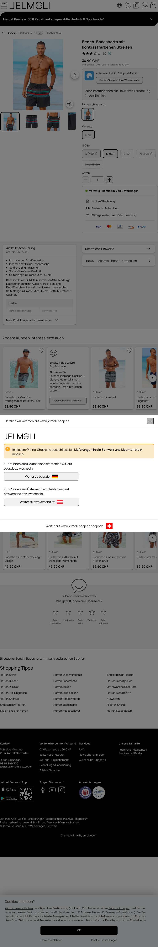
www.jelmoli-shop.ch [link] (75, 526)
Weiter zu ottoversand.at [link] (37, 502)
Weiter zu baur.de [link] (37, 476)
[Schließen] (150, 421)
